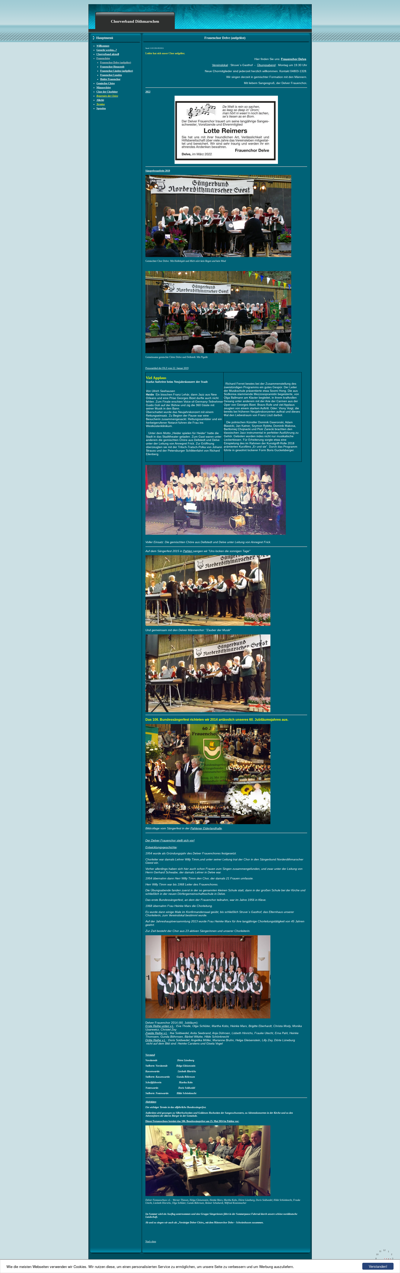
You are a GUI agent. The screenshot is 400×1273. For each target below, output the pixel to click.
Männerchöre (103, 87)
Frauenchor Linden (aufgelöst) (116, 70)
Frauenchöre (103, 58)
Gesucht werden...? (106, 50)
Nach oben (150, 1241)
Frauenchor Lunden (111, 75)
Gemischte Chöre (105, 83)
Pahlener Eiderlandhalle (206, 828)
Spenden (101, 108)
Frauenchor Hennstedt (112, 66)
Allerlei (100, 100)
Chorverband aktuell (107, 54)
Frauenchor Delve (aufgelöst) (115, 62)
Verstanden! (378, 1266)
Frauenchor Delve (293, 59)
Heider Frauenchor (110, 79)
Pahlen (188, 551)
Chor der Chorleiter (107, 91)
